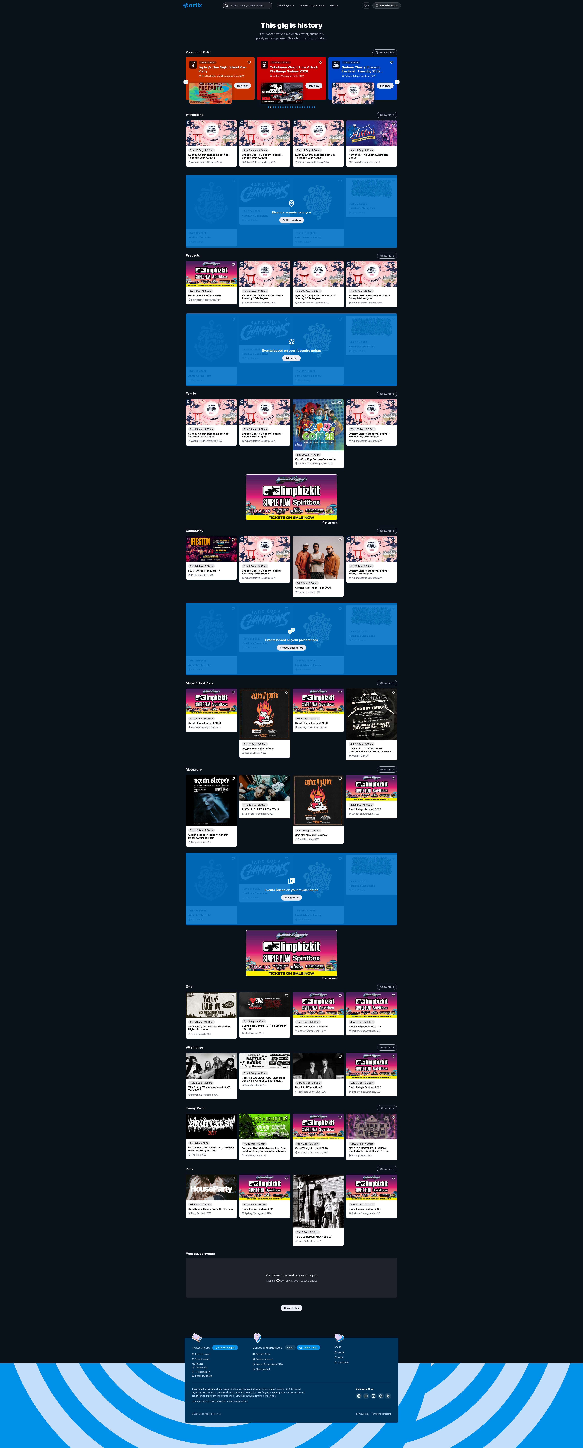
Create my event (264, 1359)
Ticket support (202, 1371)
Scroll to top (291, 1307)
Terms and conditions (381, 1414)
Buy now (242, 85)
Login (290, 1347)
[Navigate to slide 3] (273, 107)
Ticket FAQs (201, 1367)
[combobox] (247, 5)
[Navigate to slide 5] (278, 107)
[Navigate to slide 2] (271, 107)
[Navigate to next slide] (397, 82)
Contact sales (310, 1347)
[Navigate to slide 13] (297, 107)
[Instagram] (359, 1396)
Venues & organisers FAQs (269, 1364)
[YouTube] (366, 1396)
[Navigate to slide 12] (295, 107)
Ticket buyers (284, 5)
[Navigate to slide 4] (275, 107)
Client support (263, 1369)
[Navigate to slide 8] (285, 107)
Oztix (333, 5)
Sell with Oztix (389, 5)
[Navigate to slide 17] (307, 107)
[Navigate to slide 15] (302, 107)
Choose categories (291, 647)
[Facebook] (381, 1396)
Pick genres (291, 897)
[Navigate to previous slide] (185, 82)
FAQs (340, 1357)
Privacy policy (362, 1414)
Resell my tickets (203, 1376)
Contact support (226, 1347)
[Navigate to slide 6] (280, 107)
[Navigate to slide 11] (293, 107)
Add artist (291, 358)
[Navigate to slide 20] (314, 107)
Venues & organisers (311, 5)
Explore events (203, 1354)
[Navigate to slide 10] (290, 107)
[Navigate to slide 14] (300, 107)
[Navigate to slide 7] (283, 107)
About (341, 1352)
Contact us (343, 1362)
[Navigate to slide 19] (312, 107)
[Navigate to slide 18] (310, 107)
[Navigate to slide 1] (268, 107)
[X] (388, 1396)
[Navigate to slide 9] (288, 107)
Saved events (202, 1359)
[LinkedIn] (373, 1396)
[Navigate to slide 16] (305, 107)
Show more (387, 114)
